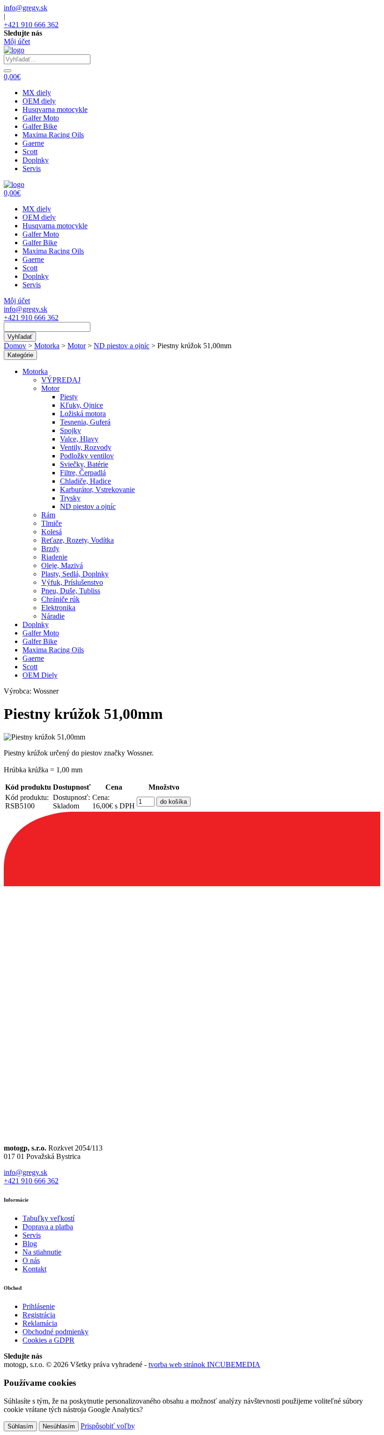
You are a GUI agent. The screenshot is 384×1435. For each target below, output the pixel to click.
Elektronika (58, 608)
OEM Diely (40, 675)
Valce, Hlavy (79, 439)
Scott (29, 152)
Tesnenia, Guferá (85, 422)
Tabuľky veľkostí (48, 1218)
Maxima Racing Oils (53, 135)
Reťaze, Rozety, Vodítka (77, 540)
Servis (31, 168)
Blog (29, 1244)
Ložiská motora (83, 414)
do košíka (173, 801)
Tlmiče (51, 523)
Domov (15, 346)
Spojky (70, 430)
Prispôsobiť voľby (108, 1426)
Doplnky (35, 160)
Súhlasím (20, 1426)
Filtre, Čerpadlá (83, 473)
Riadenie (54, 557)
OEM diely (39, 101)
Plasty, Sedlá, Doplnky (75, 574)
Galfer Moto (40, 118)
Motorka (46, 346)
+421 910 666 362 (31, 25)
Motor (76, 346)
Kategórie (20, 355)
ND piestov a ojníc (121, 346)
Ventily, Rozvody (85, 447)
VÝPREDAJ (61, 380)
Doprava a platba (47, 1227)
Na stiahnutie (41, 1252)
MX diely (36, 93)
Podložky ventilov (87, 456)
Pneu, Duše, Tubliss (70, 591)
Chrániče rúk (60, 599)
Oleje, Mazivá (62, 565)
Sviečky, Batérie (84, 464)
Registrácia (38, 1315)
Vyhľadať (19, 336)
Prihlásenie (38, 1306)
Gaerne (33, 143)
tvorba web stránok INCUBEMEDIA (204, 1364)
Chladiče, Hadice (85, 481)
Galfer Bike (39, 126)
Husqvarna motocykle (55, 109)
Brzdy (50, 549)
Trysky (70, 498)
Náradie (53, 616)
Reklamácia (39, 1323)
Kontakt (34, 1269)
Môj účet (17, 41)
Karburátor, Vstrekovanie (97, 489)
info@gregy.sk (25, 8)
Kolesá (51, 532)
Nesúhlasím (59, 1426)
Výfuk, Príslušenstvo (72, 582)
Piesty (69, 397)
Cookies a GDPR (48, 1340)
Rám (48, 515)
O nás (31, 1260)
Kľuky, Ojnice (81, 405)
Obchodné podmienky (55, 1332)
